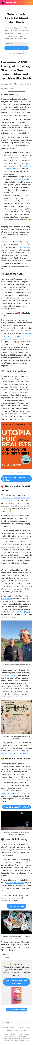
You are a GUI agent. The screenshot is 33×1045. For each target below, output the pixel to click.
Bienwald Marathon (11, 675)
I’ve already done (18, 179)
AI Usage (21, 1040)
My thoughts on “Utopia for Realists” (14, 478)
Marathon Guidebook (9, 1034)
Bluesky (20, 1027)
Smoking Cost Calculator (15, 883)
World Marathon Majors (11, 1036)
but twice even (10, 501)
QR (16, 1034)
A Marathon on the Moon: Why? (16, 807)
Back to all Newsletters (16, 1010)
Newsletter (10, 1030)
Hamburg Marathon (25, 247)
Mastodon (13, 1027)
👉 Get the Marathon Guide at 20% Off (16, 982)
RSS (16, 1030)
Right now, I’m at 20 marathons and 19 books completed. (16, 336)
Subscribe (16, 48)
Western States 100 (23, 1036)
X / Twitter (27, 1027)
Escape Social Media (23, 1034)
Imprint (26, 1040)
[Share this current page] (26, 2)
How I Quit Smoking (16, 906)
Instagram (5, 1027)
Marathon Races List (24, 1038)
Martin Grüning (6, 599)
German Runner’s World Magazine (19, 612)
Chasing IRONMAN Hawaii (10, 1038)
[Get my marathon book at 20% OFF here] (16, 995)
